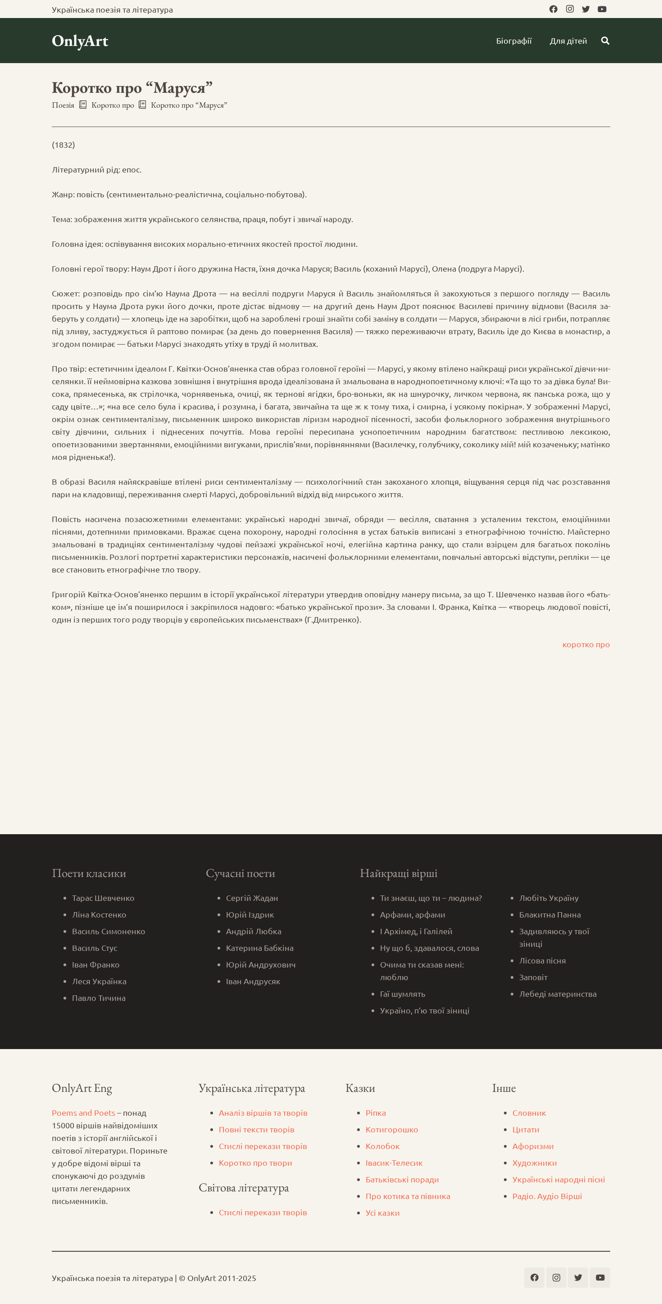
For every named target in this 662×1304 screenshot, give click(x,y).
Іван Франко (96, 964)
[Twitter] (586, 9)
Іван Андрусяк (253, 981)
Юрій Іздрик (250, 914)
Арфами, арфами (412, 914)
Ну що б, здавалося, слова (429, 947)
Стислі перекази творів (263, 1145)
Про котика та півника (408, 1195)
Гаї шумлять (403, 993)
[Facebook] (553, 9)
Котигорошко (392, 1129)
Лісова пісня (542, 960)
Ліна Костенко (99, 914)
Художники (534, 1162)
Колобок (383, 1145)
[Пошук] (605, 40)
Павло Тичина (99, 997)
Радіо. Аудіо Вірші (547, 1195)
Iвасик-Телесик (394, 1162)
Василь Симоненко (108, 931)
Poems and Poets (83, 1112)
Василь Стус (94, 947)
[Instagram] (570, 9)
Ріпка (376, 1112)
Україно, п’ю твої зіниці (425, 1010)
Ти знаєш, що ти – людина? (431, 897)
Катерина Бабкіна (260, 947)
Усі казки (383, 1212)
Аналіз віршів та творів (263, 1112)
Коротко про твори (255, 1162)
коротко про (586, 644)
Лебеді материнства (558, 993)
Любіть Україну (549, 897)
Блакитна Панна (550, 914)
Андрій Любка (253, 931)
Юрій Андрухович (261, 964)
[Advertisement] (331, 767)
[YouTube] (602, 9)
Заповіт (533, 976)
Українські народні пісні (558, 1179)
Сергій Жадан (252, 897)
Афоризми (533, 1145)
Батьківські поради (402, 1179)
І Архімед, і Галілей (416, 931)
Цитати (526, 1129)
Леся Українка (99, 981)
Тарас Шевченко (103, 897)
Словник (529, 1112)
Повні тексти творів (257, 1129)
